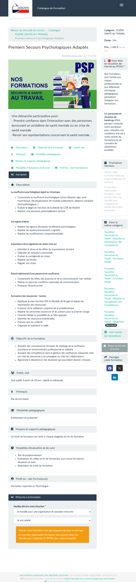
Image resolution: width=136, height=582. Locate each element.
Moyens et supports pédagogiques (32, 161)
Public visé (79, 148)
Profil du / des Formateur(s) (73, 168)
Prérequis (20, 154)
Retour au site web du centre (27, 30)
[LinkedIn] (114, 377)
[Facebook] (109, 368)
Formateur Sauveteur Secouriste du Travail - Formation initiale (113, 275)
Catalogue (54, 30)
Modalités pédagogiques (48, 154)
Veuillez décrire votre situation (28, 506)
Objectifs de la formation (50, 148)
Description (21, 148)
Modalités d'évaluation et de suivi (32, 168)
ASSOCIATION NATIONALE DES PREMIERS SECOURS (44, 575)
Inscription (21, 175)
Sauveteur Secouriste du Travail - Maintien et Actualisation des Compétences (114, 239)
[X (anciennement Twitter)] (119, 368)
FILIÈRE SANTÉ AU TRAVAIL (31, 34)
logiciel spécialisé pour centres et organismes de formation (90, 579)
